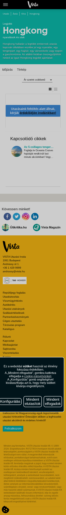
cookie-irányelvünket (37, 376)
